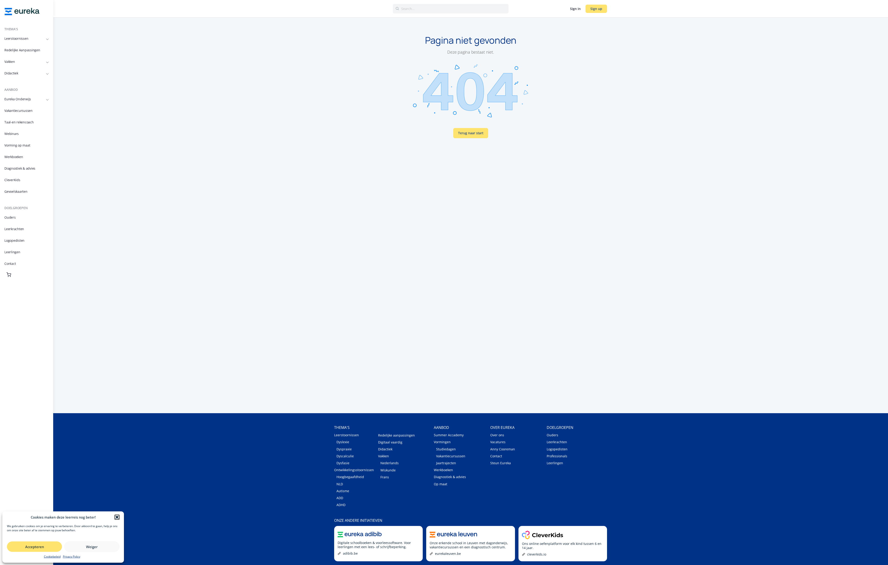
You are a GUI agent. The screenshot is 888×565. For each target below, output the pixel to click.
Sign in (575, 8)
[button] (117, 517)
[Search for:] (451, 8)
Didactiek (385, 449)
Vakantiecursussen (450, 456)
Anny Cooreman (502, 449)
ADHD (340, 505)
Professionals (557, 456)
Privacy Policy (71, 557)
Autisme (342, 491)
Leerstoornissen (346, 435)
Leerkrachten (557, 442)
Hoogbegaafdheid (350, 477)
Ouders (552, 435)
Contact (496, 456)
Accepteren (34, 546)
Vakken (383, 456)
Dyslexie (342, 442)
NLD (339, 484)
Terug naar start (470, 133)
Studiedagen (446, 449)
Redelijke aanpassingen (396, 435)
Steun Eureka (500, 463)
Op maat (440, 484)
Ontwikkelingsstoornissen (354, 470)
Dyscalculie (345, 456)
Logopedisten (557, 449)
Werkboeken (443, 470)
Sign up (596, 8)
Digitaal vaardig (390, 442)
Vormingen (442, 442)
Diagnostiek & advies (450, 477)
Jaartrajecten (446, 463)
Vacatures (498, 442)
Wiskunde (388, 470)
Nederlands (389, 463)
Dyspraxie (344, 449)
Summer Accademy (449, 435)
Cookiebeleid (52, 557)
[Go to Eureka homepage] (22, 11)
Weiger (92, 546)
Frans (384, 477)
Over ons (497, 435)
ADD (339, 498)
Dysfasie (342, 463)
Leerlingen (555, 463)
